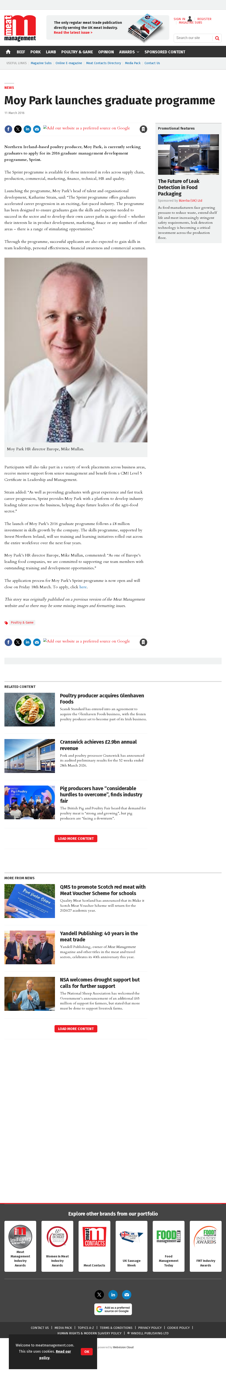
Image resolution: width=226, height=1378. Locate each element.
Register (204, 19)
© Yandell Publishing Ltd (148, 1333)
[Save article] (143, 129)
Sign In (179, 19)
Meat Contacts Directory (103, 63)
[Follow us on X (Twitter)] (99, 1294)
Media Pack (133, 63)
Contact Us (152, 63)
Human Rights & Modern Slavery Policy (89, 1333)
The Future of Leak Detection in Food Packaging (178, 187)
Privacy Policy (150, 1328)
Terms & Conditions (116, 1328)
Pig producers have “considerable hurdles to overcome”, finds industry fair (101, 795)
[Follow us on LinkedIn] (113, 1294)
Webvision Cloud (123, 1347)
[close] (147, 120)
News (9, 88)
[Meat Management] (20, 40)
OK (86, 1352)
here (83, 587)
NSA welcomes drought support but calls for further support (100, 983)
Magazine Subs (41, 63)
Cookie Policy (178, 1328)
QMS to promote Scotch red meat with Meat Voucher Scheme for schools (103, 890)
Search (217, 38)
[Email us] (126, 1294)
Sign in (92, 120)
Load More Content (76, 838)
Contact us (40, 1328)
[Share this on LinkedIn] (27, 129)
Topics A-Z (86, 1328)
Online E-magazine (69, 63)
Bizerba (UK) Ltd (190, 201)
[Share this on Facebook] (8, 129)
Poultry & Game (22, 622)
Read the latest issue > (73, 32)
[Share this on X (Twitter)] (18, 129)
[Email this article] (37, 129)
